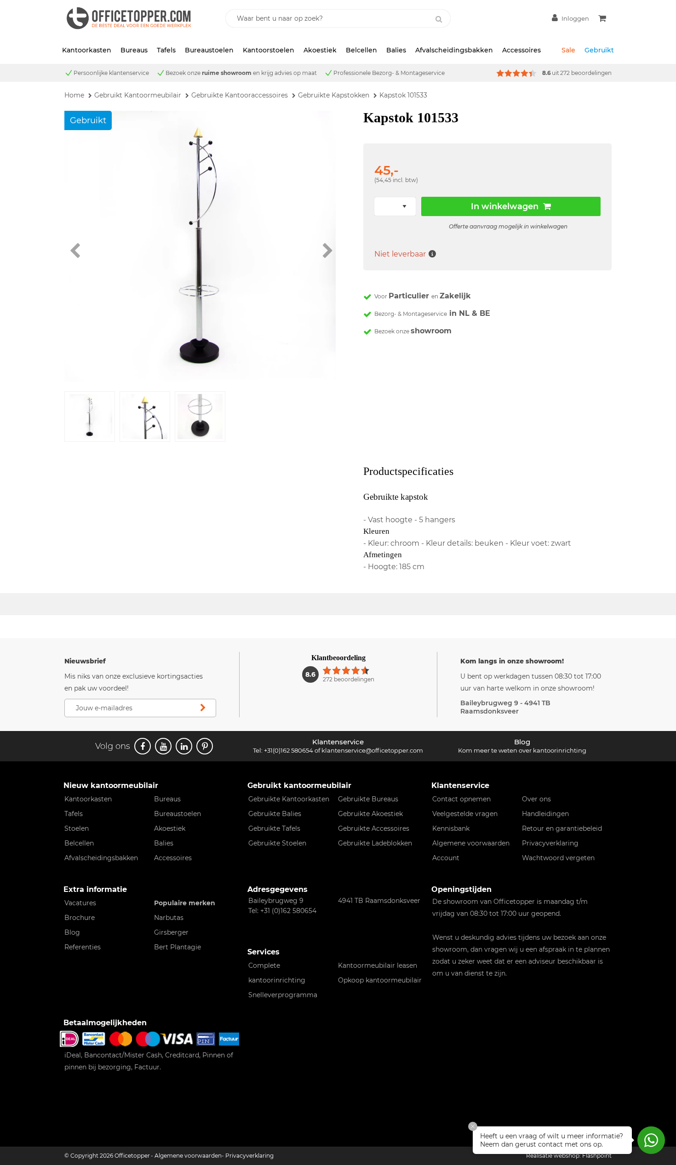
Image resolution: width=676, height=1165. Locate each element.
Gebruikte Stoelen (277, 843)
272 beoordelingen (586, 72)
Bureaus (134, 50)
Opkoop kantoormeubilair (380, 980)
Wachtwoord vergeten (558, 858)
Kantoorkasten (86, 50)
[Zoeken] (439, 19)
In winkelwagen (505, 206)
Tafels (166, 50)
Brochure (79, 918)
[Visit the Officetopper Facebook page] (142, 746)
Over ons (536, 799)
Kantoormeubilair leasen (377, 965)
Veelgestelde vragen (465, 814)
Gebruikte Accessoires (373, 828)
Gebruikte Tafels (274, 828)
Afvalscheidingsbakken (454, 50)
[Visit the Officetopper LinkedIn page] (184, 746)
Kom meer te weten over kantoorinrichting (522, 750)
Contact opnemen (461, 799)
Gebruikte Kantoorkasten (288, 799)
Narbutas (168, 918)
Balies (396, 50)
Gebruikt (599, 50)
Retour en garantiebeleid (562, 828)
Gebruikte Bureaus (368, 799)
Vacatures (80, 903)
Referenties (82, 947)
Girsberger (171, 932)
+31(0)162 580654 (288, 750)
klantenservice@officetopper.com (372, 750)
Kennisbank (451, 828)
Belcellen (361, 50)
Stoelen (76, 828)
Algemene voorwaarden (471, 843)
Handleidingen (545, 814)
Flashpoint (597, 1155)
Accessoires (521, 50)
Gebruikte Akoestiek (370, 814)
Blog (72, 932)
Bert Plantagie (177, 947)
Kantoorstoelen (268, 50)
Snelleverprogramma (282, 995)
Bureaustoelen (209, 50)
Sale (568, 50)
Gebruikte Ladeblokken (375, 843)
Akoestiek (320, 50)
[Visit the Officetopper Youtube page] (163, 746)
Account (445, 858)
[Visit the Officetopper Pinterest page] (204, 746)
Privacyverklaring (550, 843)
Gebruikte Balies (274, 814)
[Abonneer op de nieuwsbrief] (203, 708)
